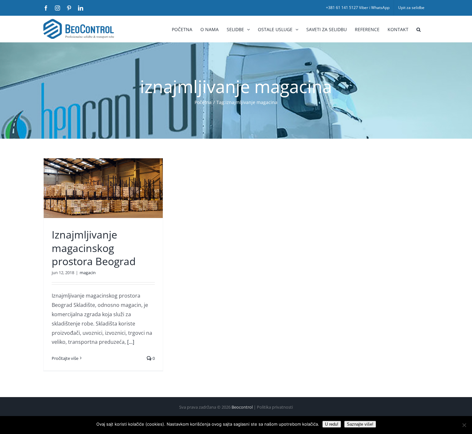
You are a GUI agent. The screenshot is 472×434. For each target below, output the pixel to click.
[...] (130, 341)
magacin (88, 272)
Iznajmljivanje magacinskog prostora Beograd (94, 248)
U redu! (331, 424)
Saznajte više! (360, 424)
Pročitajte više (65, 358)
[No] (464, 425)
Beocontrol (242, 407)
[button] (418, 29)
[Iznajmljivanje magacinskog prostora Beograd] (103, 188)
